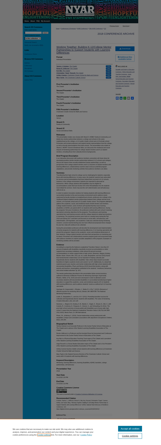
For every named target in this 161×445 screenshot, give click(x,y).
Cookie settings (44, 435)
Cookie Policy (86, 435)
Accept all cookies (130, 428)
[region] (80, 432)
